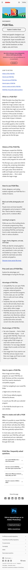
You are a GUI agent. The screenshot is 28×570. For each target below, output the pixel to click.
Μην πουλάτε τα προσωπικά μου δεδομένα (10, 567)
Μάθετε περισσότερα (14, 529)
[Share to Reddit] (19, 498)
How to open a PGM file (8, 83)
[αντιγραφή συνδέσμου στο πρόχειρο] (23, 498)
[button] (19, 2)
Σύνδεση (24, 2)
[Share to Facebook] (5, 498)
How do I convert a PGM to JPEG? (12, 481)
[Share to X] (9, 498)
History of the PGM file (8, 73)
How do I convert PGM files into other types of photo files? (13, 467)
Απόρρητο (19, 563)
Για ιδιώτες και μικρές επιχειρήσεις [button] (10, 536)
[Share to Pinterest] (16, 498)
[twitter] (8, 561)
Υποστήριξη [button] (5, 546)
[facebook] (3, 561)
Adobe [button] (3, 549)
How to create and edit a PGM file (11, 86)
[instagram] (5, 561)
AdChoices (22, 567)
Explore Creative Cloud (14, 29)
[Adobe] (7, 2)
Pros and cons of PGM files (9, 80)
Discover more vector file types (11, 260)
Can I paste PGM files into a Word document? (12, 460)
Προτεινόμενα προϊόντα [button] (7, 553)
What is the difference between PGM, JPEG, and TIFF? (13, 474)
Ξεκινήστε (14, 63)
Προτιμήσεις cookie (11, 565)
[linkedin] (11, 561)
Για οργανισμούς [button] (6, 543)
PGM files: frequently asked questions (12, 90)
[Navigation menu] (2, 2)
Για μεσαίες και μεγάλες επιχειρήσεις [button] (10, 539)
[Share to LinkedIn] (12, 498)
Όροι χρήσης (4, 565)
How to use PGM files (8, 77)
